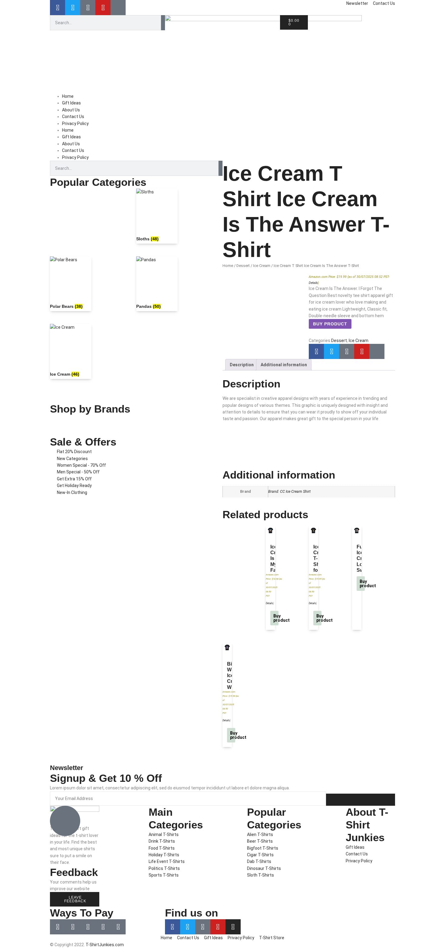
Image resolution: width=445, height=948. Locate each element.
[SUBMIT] (360, 800)
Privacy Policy (75, 123)
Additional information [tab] (284, 364)
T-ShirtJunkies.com (105, 944)
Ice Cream (261, 265)
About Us (71, 109)
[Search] (163, 22)
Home (68, 96)
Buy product (330, 323)
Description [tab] (242, 364)
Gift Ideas (71, 102)
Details (313, 283)
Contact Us (73, 116)
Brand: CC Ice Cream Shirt (289, 491)
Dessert (243, 265)
